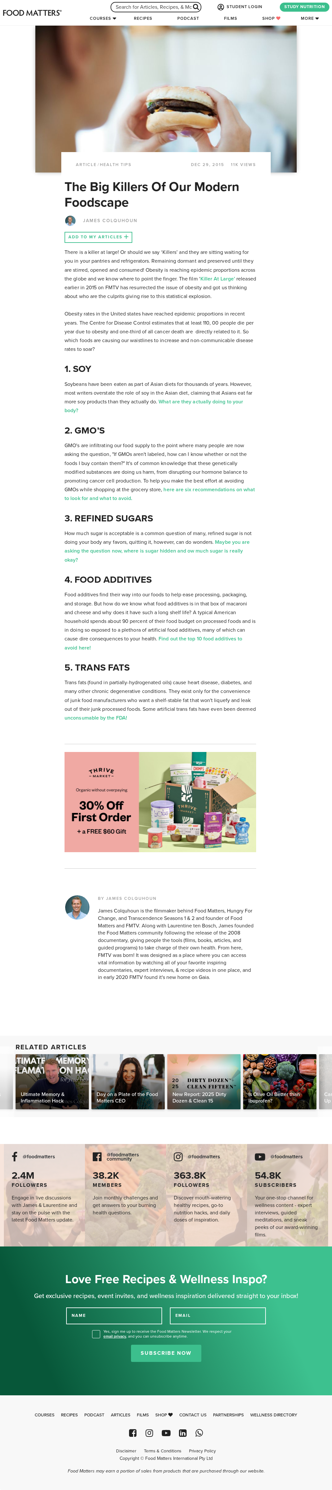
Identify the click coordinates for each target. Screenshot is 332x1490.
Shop (269, 18)
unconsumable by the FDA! (96, 718)
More (307, 18)
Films (230, 18)
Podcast (188, 18)
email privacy (114, 1336)
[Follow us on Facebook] (132, 1433)
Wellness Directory (273, 1415)
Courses (100, 18)
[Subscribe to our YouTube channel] (165, 1433)
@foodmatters (39, 1157)
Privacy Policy (202, 1451)
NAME (79, 1315)
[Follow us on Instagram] (149, 1433)
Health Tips (116, 164)
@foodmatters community (123, 1157)
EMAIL (183, 1315)
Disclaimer (126, 1451)
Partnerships (228, 1415)
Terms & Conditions (162, 1451)
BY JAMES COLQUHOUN (127, 898)
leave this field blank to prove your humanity (26, 1254)
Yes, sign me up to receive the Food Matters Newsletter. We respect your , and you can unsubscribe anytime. (167, 1334)
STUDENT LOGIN (243, 6)
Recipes (143, 18)
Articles (120, 1415)
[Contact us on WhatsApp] (199, 1433)
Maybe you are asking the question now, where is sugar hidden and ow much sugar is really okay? (157, 551)
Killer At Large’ (218, 279)
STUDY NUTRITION (304, 6)
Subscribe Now (166, 1353)
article (86, 164)
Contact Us (193, 1415)
